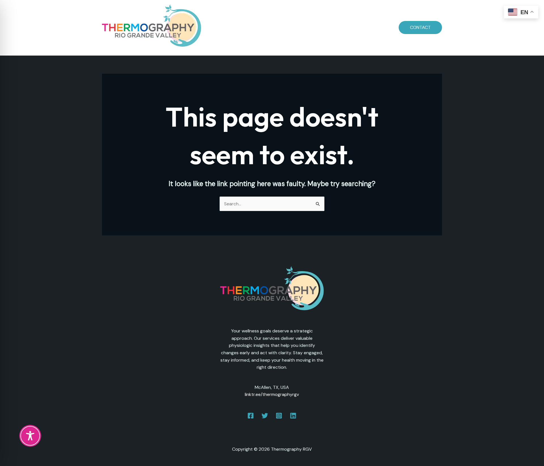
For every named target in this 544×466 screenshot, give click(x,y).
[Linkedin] (293, 415)
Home (227, 27)
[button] (420, 27)
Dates (249, 27)
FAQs (317, 27)
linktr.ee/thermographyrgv (272, 394)
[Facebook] (250, 415)
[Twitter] (265, 415)
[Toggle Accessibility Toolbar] (30, 435)
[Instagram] (279, 415)
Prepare (272, 27)
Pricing (296, 27)
